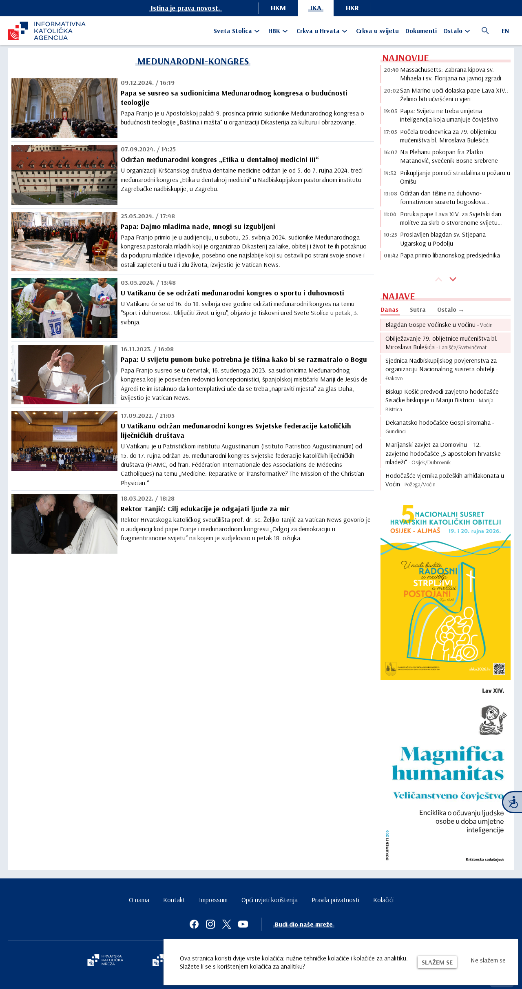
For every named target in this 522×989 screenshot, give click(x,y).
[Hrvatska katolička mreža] (105, 960)
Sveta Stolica (233, 31)
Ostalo (452, 31)
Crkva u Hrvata (318, 31)
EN (505, 31)
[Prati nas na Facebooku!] (194, 924)
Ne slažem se (488, 960)
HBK (274, 31)
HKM (278, 7)
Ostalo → (450, 309)
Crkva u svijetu (377, 31)
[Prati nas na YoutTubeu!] (243, 924)
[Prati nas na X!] (227, 924)
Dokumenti (421, 31)
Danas (389, 309)
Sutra (418, 309)
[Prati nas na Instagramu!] (210, 924)
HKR (352, 7)
